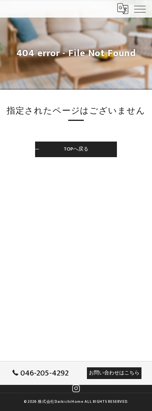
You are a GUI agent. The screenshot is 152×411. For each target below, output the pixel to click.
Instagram (76, 388)
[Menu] (139, 8)
